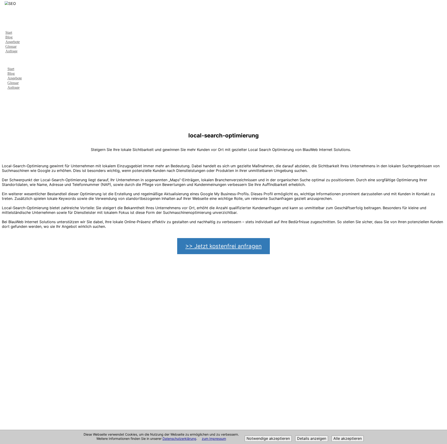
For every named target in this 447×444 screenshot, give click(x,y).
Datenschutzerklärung (179, 439)
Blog (9, 37)
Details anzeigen (311, 438)
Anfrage (11, 51)
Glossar (11, 46)
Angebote (12, 42)
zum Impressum (214, 439)
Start (8, 32)
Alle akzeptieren (347, 438)
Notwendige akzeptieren (268, 438)
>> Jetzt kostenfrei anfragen (223, 246)
